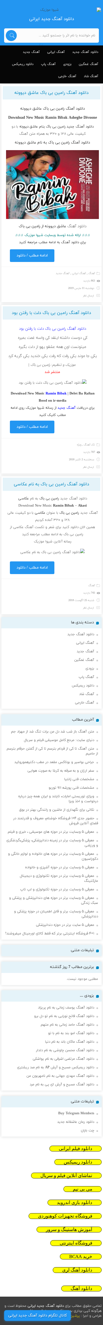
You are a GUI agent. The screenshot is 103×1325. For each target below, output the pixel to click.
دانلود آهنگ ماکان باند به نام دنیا (69, 1041)
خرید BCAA (80, 1256)
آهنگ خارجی (67, 76)
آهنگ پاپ (48, 64)
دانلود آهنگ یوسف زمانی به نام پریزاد (66, 1007)
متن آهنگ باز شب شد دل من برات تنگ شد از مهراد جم (52, 731)
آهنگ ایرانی (56, 52)
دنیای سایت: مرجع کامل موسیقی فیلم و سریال (59, 740)
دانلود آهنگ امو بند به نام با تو (71, 1033)
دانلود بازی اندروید (74, 1202)
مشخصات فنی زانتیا (79, 779)
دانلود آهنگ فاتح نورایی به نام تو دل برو (64, 1016)
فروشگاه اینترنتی (76, 1243)
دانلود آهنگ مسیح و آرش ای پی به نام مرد (62, 1084)
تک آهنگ (89, 445)
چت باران (87, 1130)
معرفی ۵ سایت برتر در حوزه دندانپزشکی (65, 925)
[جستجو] (11, 35)
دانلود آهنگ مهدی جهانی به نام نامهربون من (60, 1075)
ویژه (79, 445)
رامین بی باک (56, 126)
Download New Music (35, 505)
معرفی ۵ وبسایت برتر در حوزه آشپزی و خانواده (59, 867)
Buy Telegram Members (76, 1113)
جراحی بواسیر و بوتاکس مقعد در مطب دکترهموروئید (54, 762)
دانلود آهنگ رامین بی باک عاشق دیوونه (52, 93)
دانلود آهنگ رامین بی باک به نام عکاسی (51, 484)
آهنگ (91, 273)
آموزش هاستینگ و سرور (69, 1229)
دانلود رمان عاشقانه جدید (75, 1122)
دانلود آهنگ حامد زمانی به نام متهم (67, 1024)
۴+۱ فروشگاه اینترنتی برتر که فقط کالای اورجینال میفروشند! (49, 933)
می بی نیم (82, 1189)
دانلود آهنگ (85, 126)
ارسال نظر (88, 296)
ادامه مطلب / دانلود (32, 255)
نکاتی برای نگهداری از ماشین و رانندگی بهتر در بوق (56, 809)
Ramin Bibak (56, 117)
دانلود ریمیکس (23, 64)
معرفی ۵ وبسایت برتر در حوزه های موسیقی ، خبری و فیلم (51, 831)
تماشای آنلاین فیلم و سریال (66, 1175)
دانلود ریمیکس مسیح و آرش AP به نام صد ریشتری (55, 1067)
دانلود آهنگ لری (77, 1270)
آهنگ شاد (91, 76)
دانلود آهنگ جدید (85, 52)
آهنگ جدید (31, 52)
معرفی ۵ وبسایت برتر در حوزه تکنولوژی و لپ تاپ (57, 889)
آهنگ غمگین (88, 64)
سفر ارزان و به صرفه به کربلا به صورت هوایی (60, 770)
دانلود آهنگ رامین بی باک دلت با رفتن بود (51, 313)
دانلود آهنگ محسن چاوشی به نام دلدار (65, 1050)
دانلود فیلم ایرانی (75, 1148)
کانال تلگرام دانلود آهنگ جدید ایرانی (37, 1315)
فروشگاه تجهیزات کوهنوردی (65, 1216)
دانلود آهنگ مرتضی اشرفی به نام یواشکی (63, 1058)
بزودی (67, 64)
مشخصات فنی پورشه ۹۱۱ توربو (71, 787)
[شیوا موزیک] (51, 9)
